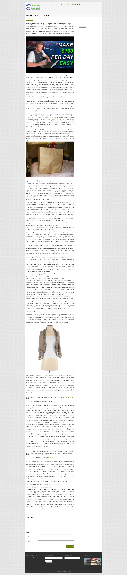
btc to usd (64, 262)
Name (27, 532)
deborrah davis (37, 20)
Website (28, 541)
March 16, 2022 (49, 457)
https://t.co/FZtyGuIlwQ (39, 399)
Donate (83, 26)
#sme (32, 399)
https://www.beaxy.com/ (53, 119)
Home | (53, 4)
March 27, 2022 (57, 401)
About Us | (58, 4)
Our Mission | (73, 4)
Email (27, 536)
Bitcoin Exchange (29, 20)
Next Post (72, 514)
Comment (28, 521)
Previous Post (30, 514)
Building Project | (65, 4)
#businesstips (69, 397)
